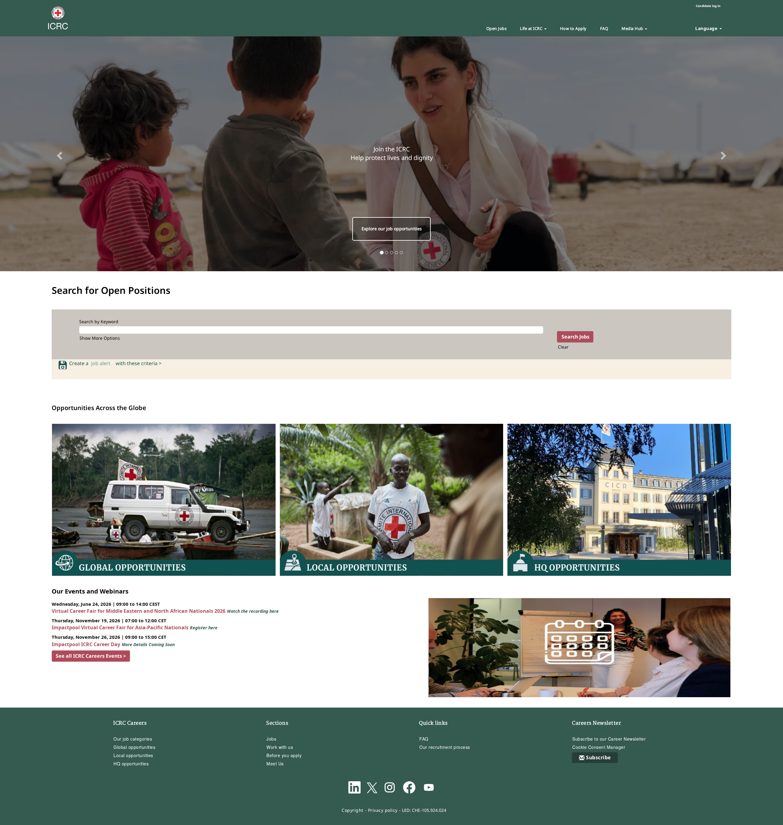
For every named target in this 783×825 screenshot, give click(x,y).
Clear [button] (563, 347)
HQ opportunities (131, 763)
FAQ (604, 28)
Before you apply (284, 755)
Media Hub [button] (633, 28)
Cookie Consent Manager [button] (598, 747)
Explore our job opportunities (392, 228)
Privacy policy (383, 810)
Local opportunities (133, 755)
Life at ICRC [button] (532, 28)
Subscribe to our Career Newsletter (609, 738)
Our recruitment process (444, 747)
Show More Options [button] (100, 338)
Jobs (271, 738)
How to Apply (573, 28)
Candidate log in (708, 6)
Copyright (352, 810)
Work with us (279, 747)
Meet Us (275, 763)
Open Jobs (496, 28)
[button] (58, 153)
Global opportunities (134, 747)
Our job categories (132, 738)
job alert (102, 363)
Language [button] (707, 28)
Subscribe (598, 757)
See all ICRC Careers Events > (91, 656)
